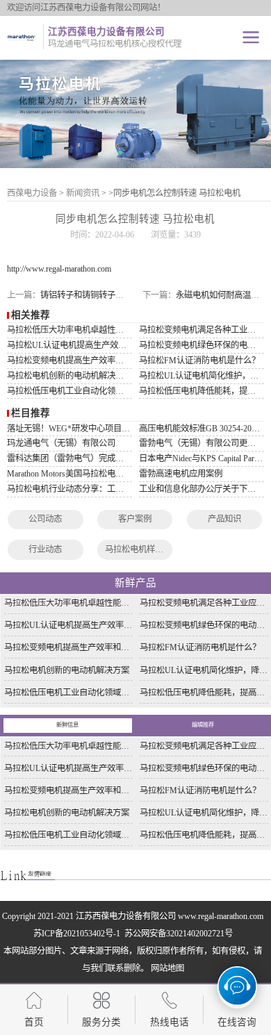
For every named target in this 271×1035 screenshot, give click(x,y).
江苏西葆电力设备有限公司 (126, 916)
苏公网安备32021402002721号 (177, 933)
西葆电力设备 (32, 193)
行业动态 (45, 549)
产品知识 (224, 519)
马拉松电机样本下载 (142, 549)
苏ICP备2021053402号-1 (77, 933)
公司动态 (45, 519)
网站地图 (167, 968)
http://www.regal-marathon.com (59, 269)
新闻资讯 (82, 193)
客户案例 (134, 519)
